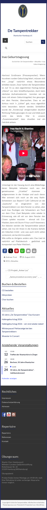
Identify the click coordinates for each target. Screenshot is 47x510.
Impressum (6, 398)
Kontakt (5, 441)
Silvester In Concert (10, 336)
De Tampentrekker (23, 30)
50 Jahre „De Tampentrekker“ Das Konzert (21, 314)
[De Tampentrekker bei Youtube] (9, 414)
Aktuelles (14, 261)
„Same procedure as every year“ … (25, 277)
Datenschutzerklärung (11, 402)
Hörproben (7, 295)
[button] (4, 251)
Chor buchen (7, 299)
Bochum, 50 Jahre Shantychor (22, 362)
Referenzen (6, 437)
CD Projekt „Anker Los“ (17, 270)
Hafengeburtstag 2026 (12, 319)
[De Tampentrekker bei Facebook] (4, 414)
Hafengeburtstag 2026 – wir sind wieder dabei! (23, 324)
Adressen (5, 406)
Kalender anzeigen (9, 378)
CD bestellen (7, 290)
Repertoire (6, 433)
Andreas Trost (11, 257)
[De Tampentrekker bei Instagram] (13, 414)
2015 (8, 261)
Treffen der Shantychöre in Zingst (23, 354)
